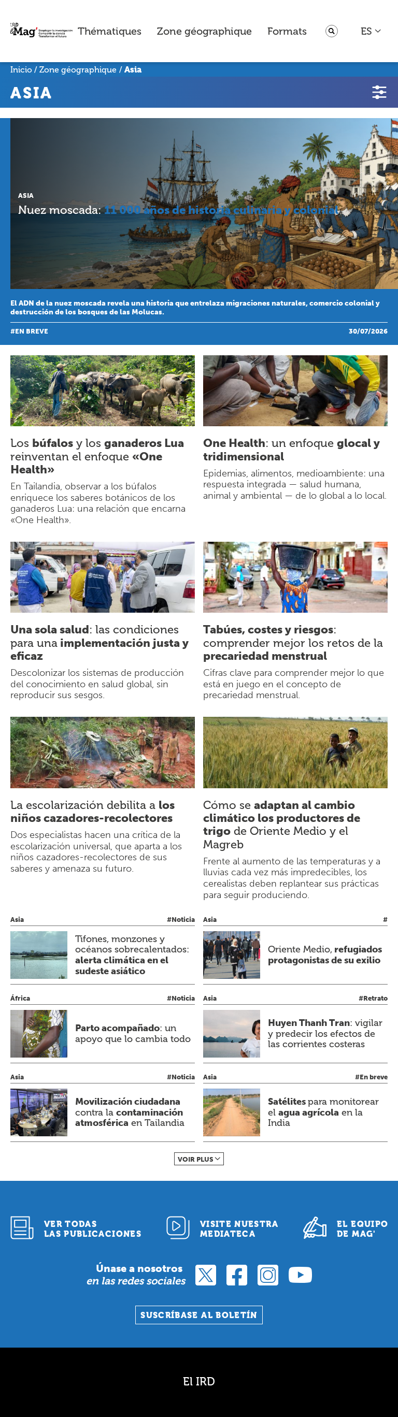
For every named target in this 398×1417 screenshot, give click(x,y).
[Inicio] (41, 31)
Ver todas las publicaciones (92, 1229)
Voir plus (196, 1159)
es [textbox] (366, 31)
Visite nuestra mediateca (239, 1229)
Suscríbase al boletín (198, 1315)
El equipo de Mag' (362, 1229)
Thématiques (109, 31)
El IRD (199, 1382)
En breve (31, 331)
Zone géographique (204, 31)
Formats (287, 31)
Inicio (21, 70)
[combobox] (371, 31)
